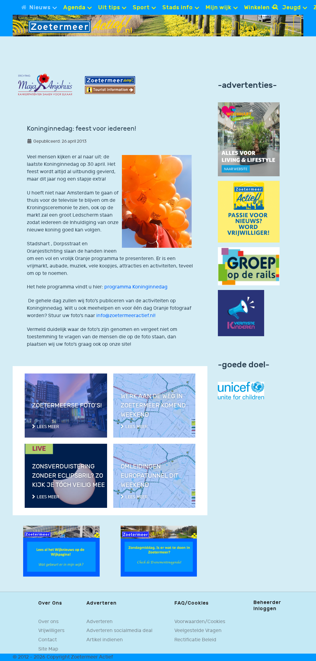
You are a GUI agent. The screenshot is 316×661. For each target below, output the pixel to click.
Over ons (48, 622)
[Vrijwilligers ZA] (249, 211)
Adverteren (99, 622)
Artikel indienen (104, 640)
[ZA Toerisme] (110, 85)
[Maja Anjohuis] (45, 85)
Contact (47, 640)
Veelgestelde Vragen (198, 631)
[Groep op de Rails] (249, 266)
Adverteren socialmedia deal (119, 631)
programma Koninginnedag (136, 287)
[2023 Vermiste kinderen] (241, 313)
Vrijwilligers (51, 631)
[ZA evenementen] (159, 551)
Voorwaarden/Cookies (199, 622)
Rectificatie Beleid (195, 640)
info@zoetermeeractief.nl (125, 316)
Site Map (48, 649)
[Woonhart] (249, 139)
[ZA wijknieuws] (61, 551)
